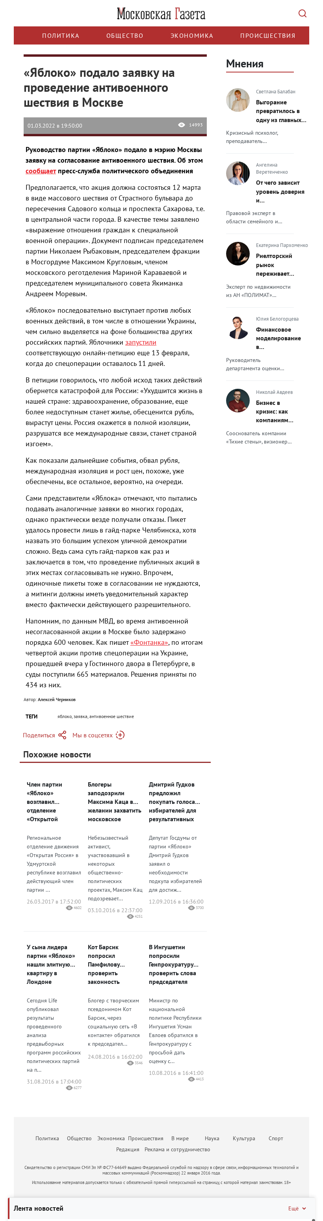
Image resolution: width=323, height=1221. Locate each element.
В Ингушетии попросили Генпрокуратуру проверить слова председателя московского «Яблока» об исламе (172, 964)
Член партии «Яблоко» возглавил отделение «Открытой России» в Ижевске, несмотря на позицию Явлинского (54, 801)
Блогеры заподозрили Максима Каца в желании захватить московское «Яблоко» (114, 801)
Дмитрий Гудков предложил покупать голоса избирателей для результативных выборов (172, 801)
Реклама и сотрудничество (177, 1149)
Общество (125, 35)
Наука (212, 1138)
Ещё (293, 1208)
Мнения (245, 63)
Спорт (276, 1138)
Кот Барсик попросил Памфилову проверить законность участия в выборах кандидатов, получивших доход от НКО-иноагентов (115, 964)
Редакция (127, 1149)
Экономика (192, 35)
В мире (180, 1138)
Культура (244, 1138)
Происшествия (267, 35)
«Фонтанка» (149, 642)
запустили (140, 342)
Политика (61, 35)
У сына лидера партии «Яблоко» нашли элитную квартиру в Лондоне (51, 964)
